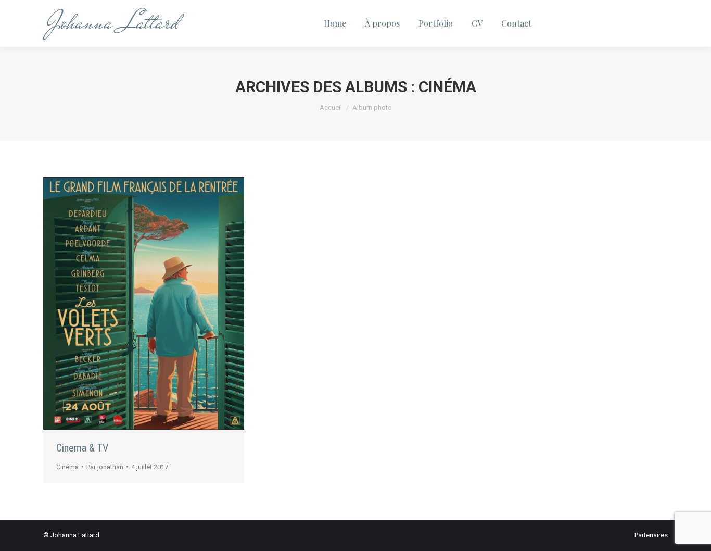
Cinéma (67, 467)
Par (104, 467)
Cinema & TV (82, 448)
